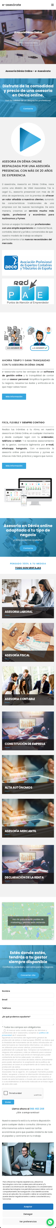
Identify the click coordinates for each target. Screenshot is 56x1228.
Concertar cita (28, 975)
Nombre (6, 991)
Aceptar (28, 1206)
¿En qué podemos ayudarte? (16, 1016)
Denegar (28, 1214)
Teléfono (6, 1008)
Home (20, 43)
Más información (14, 396)
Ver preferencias (28, 1221)
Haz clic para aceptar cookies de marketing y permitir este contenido (28, 921)
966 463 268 (37, 1108)
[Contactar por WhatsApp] (50, 1222)
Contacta (28, 108)
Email (4, 999)
